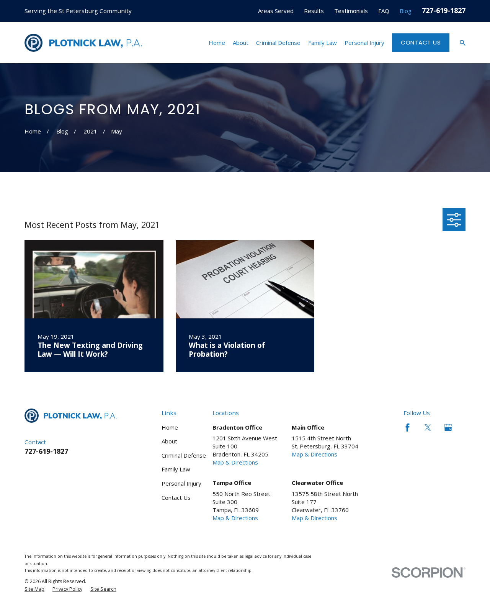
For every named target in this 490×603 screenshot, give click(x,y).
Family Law (176, 469)
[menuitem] (34, 589)
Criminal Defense (184, 455)
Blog (406, 11)
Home (170, 427)
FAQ (383, 11)
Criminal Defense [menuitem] (278, 42)
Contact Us (421, 42)
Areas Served (276, 11)
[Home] (83, 43)
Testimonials (351, 11)
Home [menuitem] (217, 42)
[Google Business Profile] (448, 427)
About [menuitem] (240, 42)
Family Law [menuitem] (322, 42)
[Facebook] (407, 427)
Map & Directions (235, 462)
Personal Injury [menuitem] (364, 42)
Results (314, 11)
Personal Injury (181, 483)
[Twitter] (428, 427)
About (169, 441)
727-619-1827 (444, 10)
